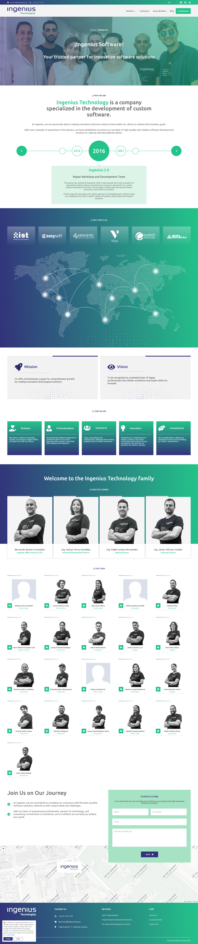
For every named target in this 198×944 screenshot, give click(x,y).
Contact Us (153, 924)
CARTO (195, 901)
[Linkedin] (181, 2)
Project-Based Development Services (117, 920)
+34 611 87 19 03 (38, 2)
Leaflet (188, 901)
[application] (135, 11)
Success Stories (155, 920)
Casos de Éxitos (159, 11)
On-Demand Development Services (116, 924)
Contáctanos (183, 11)
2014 (77, 150)
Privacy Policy (186, 940)
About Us (103, 30)
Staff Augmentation (110, 915)
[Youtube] (190, 2)
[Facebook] (185, 2)
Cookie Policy (10, 935)
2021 (121, 150)
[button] (69, 867)
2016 (99, 151)
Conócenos (144, 11)
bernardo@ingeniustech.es (19, 2)
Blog (172, 11)
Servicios (130, 11)
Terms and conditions (174, 940)
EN (169, 2)
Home (93, 30)
